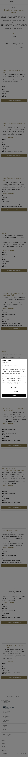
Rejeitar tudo (14, 391)
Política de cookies (20, 383)
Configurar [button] (14, 387)
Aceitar (14, 395)
